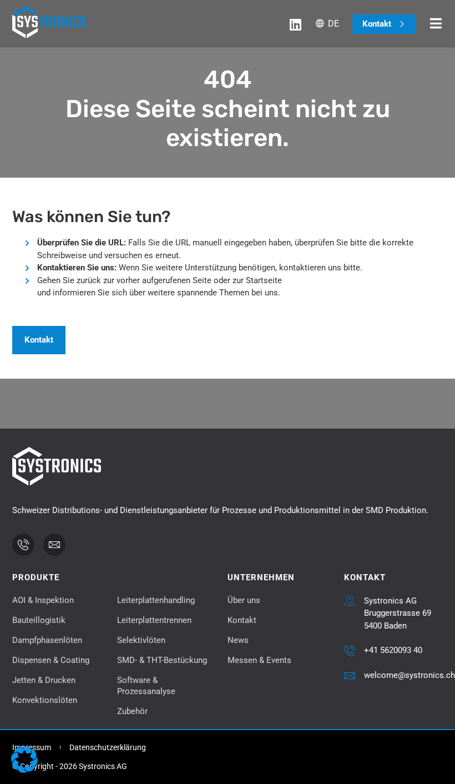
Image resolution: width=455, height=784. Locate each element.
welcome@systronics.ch (409, 675)
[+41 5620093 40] (349, 650)
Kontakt (242, 620)
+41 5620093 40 (393, 650)
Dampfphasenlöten (47, 640)
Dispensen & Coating (50, 660)
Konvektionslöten (44, 700)
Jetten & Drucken (43, 680)
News (238, 640)
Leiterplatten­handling (156, 600)
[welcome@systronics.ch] (349, 675)
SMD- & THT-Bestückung (162, 660)
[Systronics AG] (349, 600)
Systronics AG (390, 601)
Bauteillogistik (38, 620)
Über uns (244, 600)
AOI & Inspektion (43, 600)
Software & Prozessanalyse (146, 685)
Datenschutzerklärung (107, 747)
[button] (24, 759)
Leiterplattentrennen (154, 620)
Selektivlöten (141, 640)
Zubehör (132, 711)
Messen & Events (259, 660)
